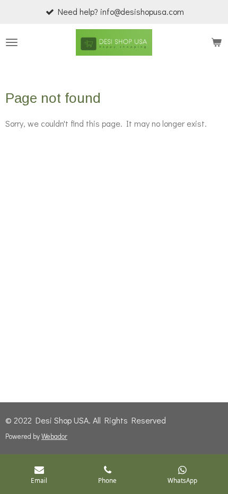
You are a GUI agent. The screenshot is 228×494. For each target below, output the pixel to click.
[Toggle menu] (11, 42)
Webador (54, 436)
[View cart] (216, 42)
